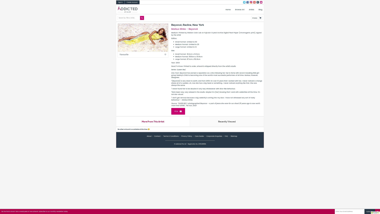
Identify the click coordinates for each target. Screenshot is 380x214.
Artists (251, 9)
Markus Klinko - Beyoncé (184, 29)
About (149, 136)
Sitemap (234, 136)
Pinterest (254, 2)
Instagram (251, 2)
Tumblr (258, 2)
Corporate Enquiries (214, 136)
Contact (261, 2)
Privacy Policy (186, 136)
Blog (260, 9)
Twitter (244, 2)
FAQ (226, 136)
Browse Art (239, 9)
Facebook (248, 2)
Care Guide (199, 136)
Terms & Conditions (171, 136)
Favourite (143, 54)
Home (228, 9)
